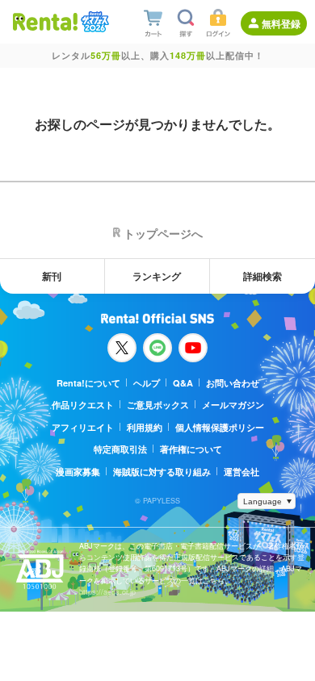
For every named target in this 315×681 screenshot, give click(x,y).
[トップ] (45, 21)
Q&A (183, 383)
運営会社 (241, 472)
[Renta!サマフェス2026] (93, 21)
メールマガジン (233, 405)
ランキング (156, 276)
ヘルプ (146, 383)
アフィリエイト (83, 427)
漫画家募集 (78, 472)
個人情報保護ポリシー (219, 427)
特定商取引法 (120, 449)
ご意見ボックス (158, 405)
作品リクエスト (83, 405)
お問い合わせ (232, 383)
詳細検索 (262, 276)
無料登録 (281, 23)
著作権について (191, 449)
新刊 (51, 276)
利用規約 (144, 427)
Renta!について (88, 383)
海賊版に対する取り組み (162, 472)
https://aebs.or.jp (107, 592)
